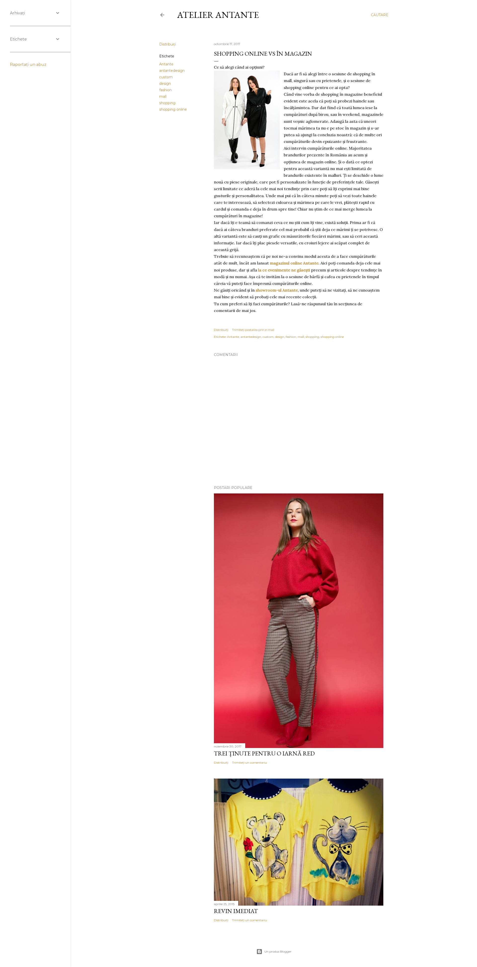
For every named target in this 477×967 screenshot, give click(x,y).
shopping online (173, 109)
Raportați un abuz (28, 64)
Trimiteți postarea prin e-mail (253, 330)
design (165, 83)
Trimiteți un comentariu (249, 762)
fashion (165, 90)
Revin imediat (236, 911)
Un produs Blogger (277, 951)
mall (162, 96)
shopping (167, 103)
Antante (166, 64)
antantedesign (172, 70)
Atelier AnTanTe (218, 15)
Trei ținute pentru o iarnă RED (264, 753)
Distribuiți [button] (167, 44)
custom (166, 77)
